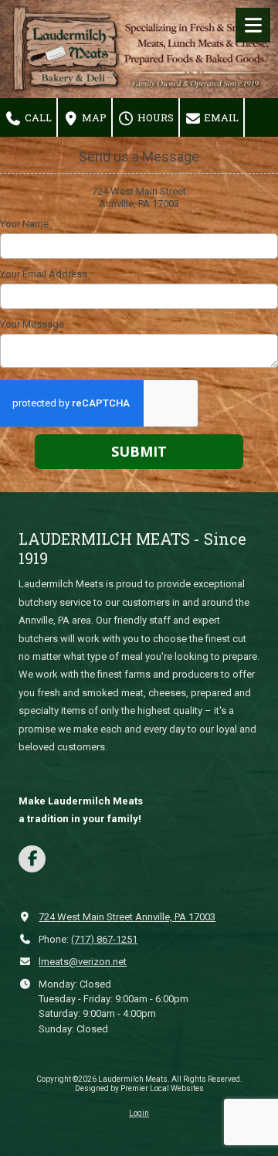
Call (37, 117)
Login (139, 1113)
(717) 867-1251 (104, 939)
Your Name (24, 224)
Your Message (32, 324)
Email (220, 117)
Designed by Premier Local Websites (139, 1088)
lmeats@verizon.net (83, 961)
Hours (154, 117)
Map (93, 117)
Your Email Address (43, 274)
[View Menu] (253, 25)
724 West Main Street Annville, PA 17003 (127, 917)
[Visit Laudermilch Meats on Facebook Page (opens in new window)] (32, 858)
